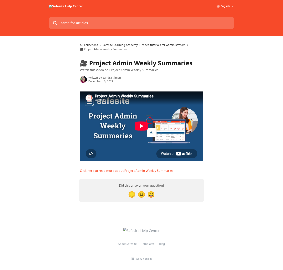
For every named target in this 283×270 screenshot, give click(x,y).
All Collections (89, 45)
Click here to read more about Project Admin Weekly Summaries (126, 171)
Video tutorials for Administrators (163, 45)
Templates (148, 244)
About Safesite (127, 244)
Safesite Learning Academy (120, 45)
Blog (162, 244)
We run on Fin (144, 258)
